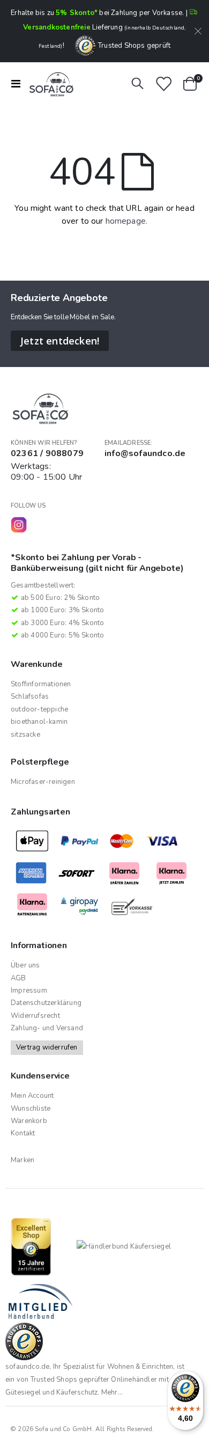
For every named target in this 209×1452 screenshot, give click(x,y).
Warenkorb (29, 1121)
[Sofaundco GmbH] (49, 83)
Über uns (25, 965)
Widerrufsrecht (35, 1016)
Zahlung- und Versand (47, 1028)
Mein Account (32, 1096)
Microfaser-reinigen (43, 782)
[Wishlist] (163, 84)
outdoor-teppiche (39, 709)
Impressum (29, 990)
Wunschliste (30, 1108)
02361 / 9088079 (47, 453)
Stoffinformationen (41, 684)
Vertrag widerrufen (47, 1047)
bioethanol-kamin (39, 722)
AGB (18, 978)
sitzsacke (25, 734)
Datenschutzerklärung (46, 1003)
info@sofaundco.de (144, 453)
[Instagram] (19, 525)
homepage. (126, 221)
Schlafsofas (30, 696)
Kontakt (23, 1133)
